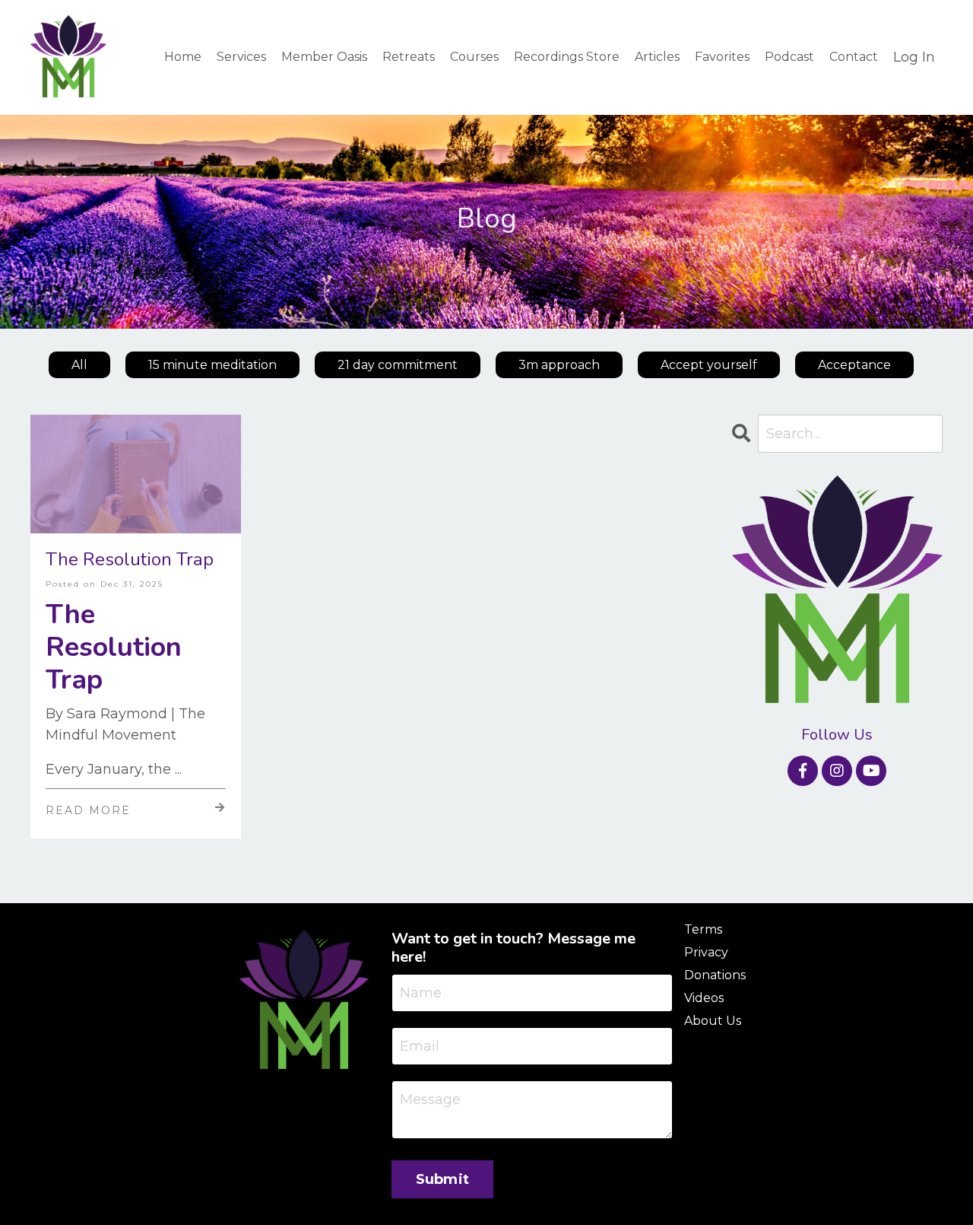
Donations (715, 975)
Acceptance (854, 365)
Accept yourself (709, 365)
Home (182, 56)
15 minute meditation (212, 365)
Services (241, 56)
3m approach (559, 365)
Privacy (706, 952)
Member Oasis (324, 56)
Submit (443, 1179)
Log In (914, 57)
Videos (704, 998)
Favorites (722, 56)
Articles (657, 56)
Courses (474, 56)
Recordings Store (567, 56)
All (79, 365)
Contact (853, 56)
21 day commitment (398, 365)
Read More (88, 810)
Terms (703, 929)
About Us (712, 1020)
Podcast (789, 56)
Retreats (408, 56)
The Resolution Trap (130, 560)
